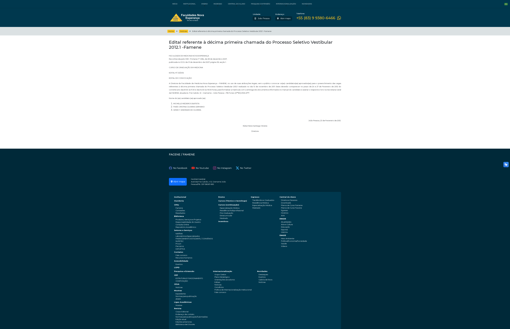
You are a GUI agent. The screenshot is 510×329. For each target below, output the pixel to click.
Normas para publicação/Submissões (192, 317)
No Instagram (224, 168)
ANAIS (178, 299)
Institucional (189, 4)
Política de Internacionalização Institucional (233, 290)
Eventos (179, 264)
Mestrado (224, 218)
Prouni (178, 244)
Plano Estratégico (222, 277)
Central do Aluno (236, 4)
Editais (217, 282)
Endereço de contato (185, 314)
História (284, 232)
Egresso (284, 210)
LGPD (176, 267)
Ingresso (218, 4)
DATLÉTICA (180, 249)
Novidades (307, 4)
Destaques (263, 275)
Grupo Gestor (220, 275)
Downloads (286, 203)
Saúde (284, 244)
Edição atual (181, 319)
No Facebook (180, 168)
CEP (176, 275)
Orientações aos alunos (224, 280)
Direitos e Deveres (289, 200)
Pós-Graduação (226, 213)
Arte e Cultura (287, 224)
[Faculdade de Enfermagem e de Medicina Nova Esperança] (187, 17)
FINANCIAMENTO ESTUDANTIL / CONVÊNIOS (194, 239)
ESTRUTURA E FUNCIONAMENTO (189, 278)
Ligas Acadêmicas (183, 302)
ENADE (283, 219)
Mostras (178, 291)
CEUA (176, 284)
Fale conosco (181, 255)
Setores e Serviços (183, 230)
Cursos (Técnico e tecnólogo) (232, 201)
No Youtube (202, 168)
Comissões (180, 211)
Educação (285, 227)
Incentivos (223, 221)
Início (174, 4)
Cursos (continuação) (228, 205)
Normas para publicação (186, 296)
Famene (179, 208)
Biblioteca (179, 216)
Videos (284, 246)
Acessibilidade (181, 261)
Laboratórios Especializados (188, 236)
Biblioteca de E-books (185, 324)
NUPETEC (180, 241)
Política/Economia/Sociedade (294, 241)
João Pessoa (263, 18)
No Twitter (245, 168)
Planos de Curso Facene (291, 208)
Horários (284, 213)
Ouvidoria (179, 201)
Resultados (180, 213)
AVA (283, 216)
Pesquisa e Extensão (260, 4)
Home (171, 31)
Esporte (284, 230)
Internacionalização (286, 4)
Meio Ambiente (287, 239)
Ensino (204, 4)
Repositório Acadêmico (186, 227)
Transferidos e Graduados (263, 200)
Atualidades (286, 222)
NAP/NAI (179, 234)
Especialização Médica (229, 208)
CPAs (176, 205)
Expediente (181, 294)
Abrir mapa (285, 18)
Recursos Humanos (184, 258)
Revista (177, 308)
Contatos (178, 252)
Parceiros (180, 246)
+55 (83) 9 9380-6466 (315, 18)
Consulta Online (182, 225)
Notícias (183, 31)
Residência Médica (260, 203)
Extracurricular (226, 216)
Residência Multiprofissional (232, 211)
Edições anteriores (184, 322)
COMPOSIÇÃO (182, 281)
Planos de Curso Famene (292, 205)
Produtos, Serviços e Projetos (188, 220)
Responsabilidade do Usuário (188, 222)
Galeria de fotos (265, 280)
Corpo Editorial (182, 312)
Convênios (219, 287)
